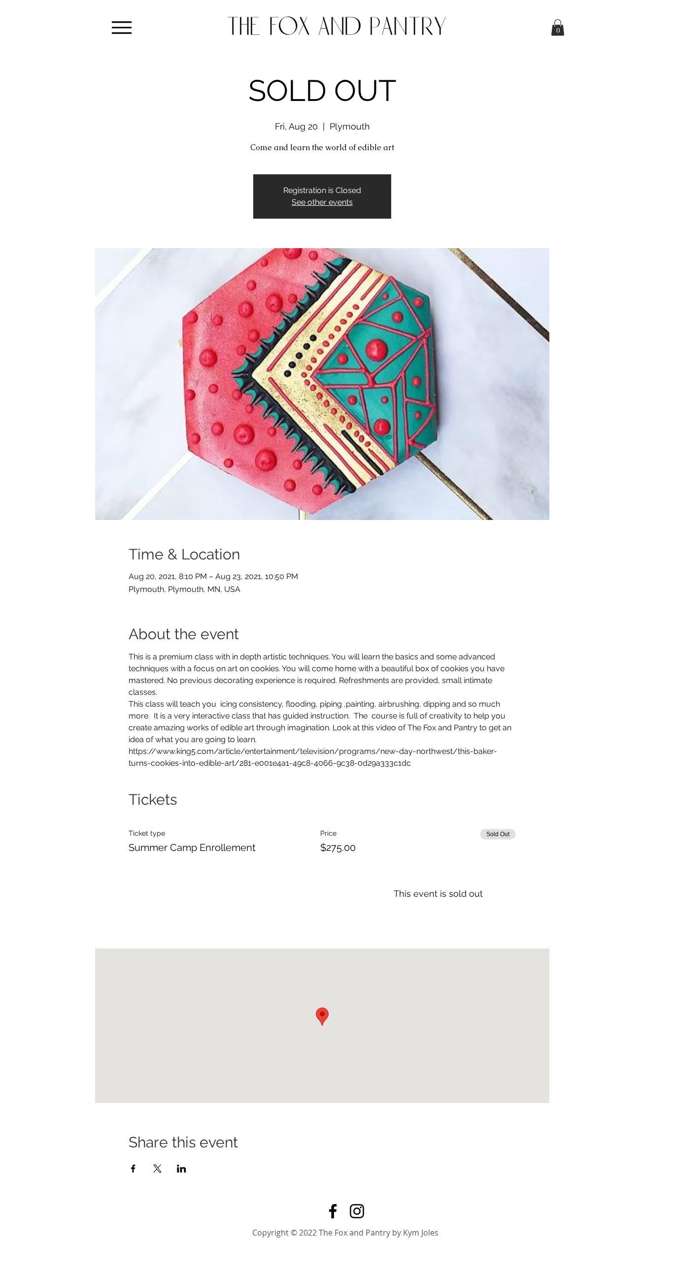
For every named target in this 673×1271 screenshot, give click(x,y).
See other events (322, 202)
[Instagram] (357, 1211)
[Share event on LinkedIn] (181, 1169)
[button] (558, 27)
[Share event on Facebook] (133, 1169)
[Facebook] (332, 1211)
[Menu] (121, 27)
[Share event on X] (157, 1169)
